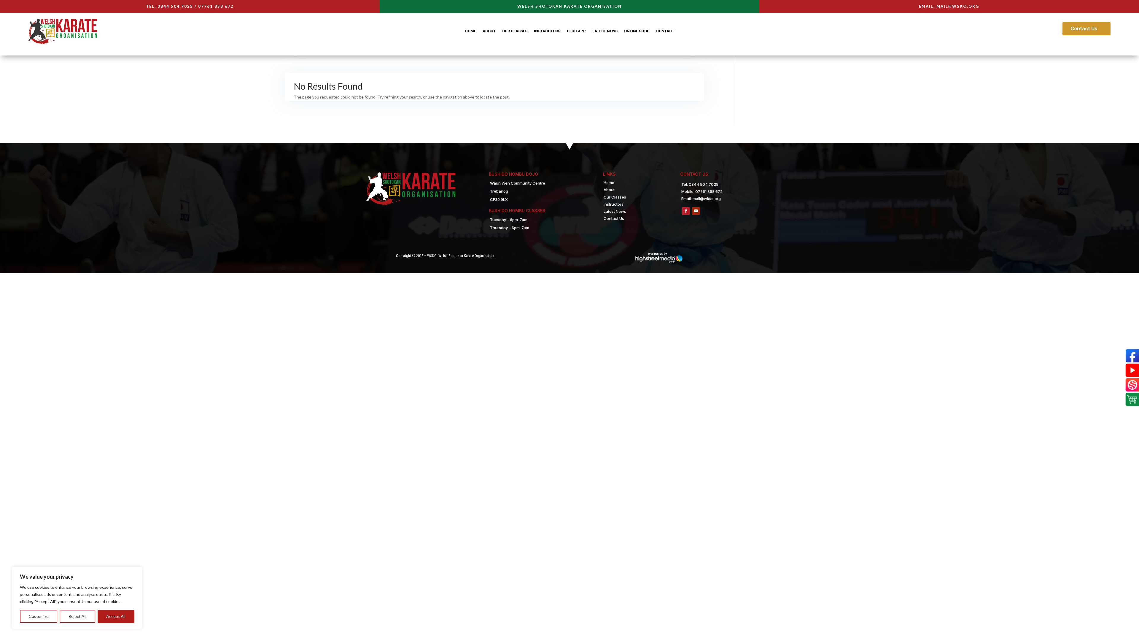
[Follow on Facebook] (686, 211)
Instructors (547, 31)
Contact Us (1083, 28)
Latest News (605, 31)
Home (470, 31)
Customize (39, 616)
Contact (665, 31)
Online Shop (637, 31)
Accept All (115, 616)
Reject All (77, 616)
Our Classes (514, 31)
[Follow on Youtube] (696, 211)
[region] (77, 598)
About (489, 31)
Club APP (576, 31)
